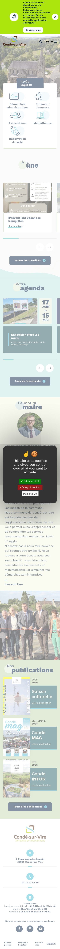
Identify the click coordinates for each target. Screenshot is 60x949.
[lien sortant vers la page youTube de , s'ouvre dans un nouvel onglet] (36, 87)
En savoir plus (33, 30)
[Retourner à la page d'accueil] (14, 42)
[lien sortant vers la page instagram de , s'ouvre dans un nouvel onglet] (30, 87)
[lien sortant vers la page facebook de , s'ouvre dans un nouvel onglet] (24, 87)
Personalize (30, 493)
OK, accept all (31, 481)
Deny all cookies (31, 487)
